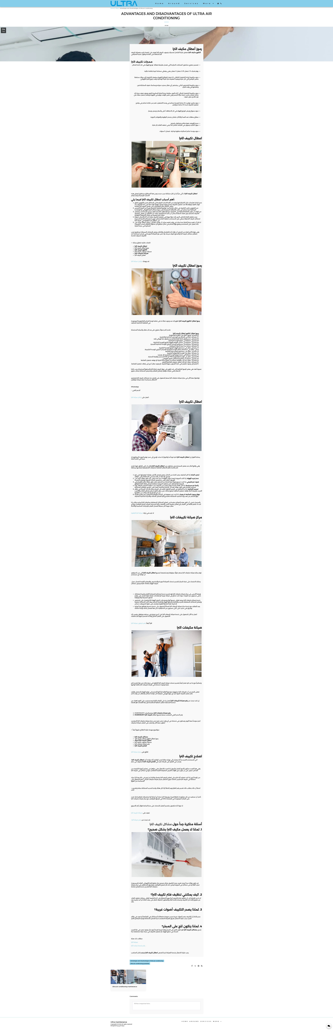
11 (114, 973)
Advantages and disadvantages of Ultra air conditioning (147, 961)
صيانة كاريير (121, 1025)
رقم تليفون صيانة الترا (138, 623)
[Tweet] (195, 966)
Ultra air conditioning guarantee (140, 963)
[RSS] (201, 966)
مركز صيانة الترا (136, 752)
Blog (117, 8)
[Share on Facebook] (192, 966)
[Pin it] (198, 966)
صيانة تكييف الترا (136, 813)
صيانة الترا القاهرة (142, 513)
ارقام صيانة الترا (140, 397)
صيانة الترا (134, 942)
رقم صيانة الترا (136, 820)
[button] (221, 3)
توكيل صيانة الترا (140, 261)
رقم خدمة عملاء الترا (138, 946)
